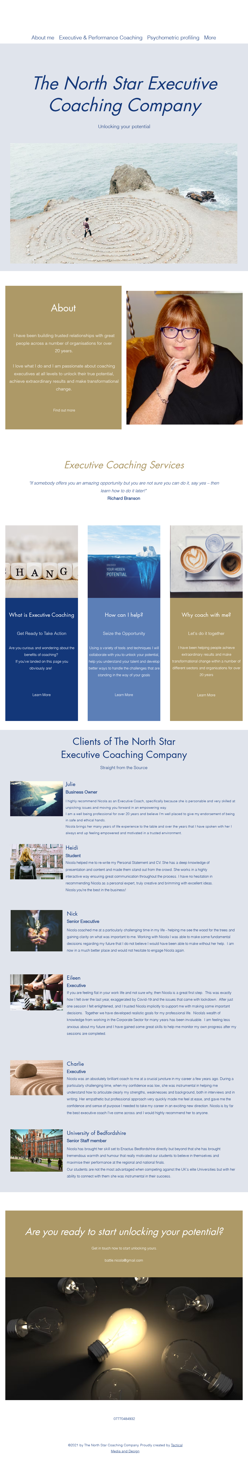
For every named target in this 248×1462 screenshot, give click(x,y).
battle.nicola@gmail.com (124, 1260)
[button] (43, 37)
